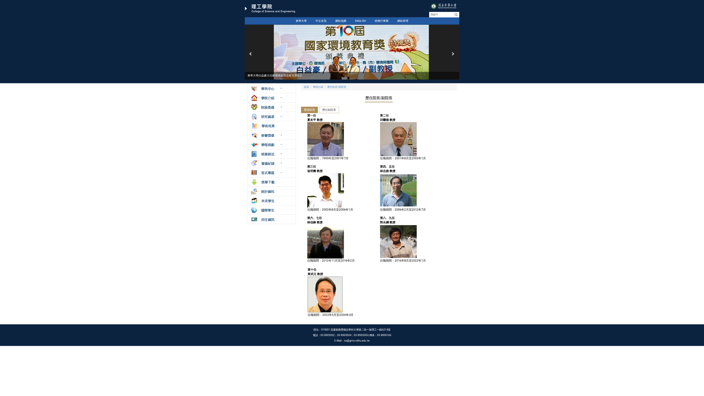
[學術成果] (271, 125)
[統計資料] (271, 191)
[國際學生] (271, 209)
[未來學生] (271, 200)
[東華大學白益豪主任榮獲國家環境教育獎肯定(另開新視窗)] (352, 52)
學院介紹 (318, 86)
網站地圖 (340, 21)
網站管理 (402, 21)
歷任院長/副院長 (336, 86)
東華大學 (301, 21)
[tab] (309, 110)
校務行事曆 (381, 21)
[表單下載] (271, 181)
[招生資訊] (271, 219)
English (360, 21)
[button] (250, 53)
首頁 (306, 86)
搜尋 (456, 14)
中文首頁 (321, 21)
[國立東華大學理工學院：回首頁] (270, 8)
